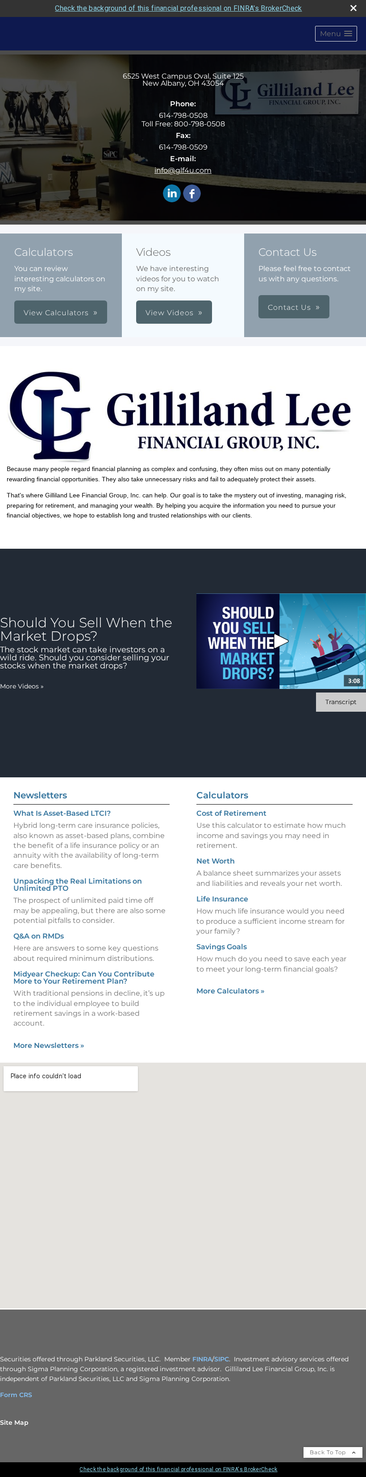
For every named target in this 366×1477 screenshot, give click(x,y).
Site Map (14, 1423)
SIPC (221, 1359)
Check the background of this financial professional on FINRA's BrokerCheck (178, 8)
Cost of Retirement (231, 813)
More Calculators (230, 991)
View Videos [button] (170, 313)
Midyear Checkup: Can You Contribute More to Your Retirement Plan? (83, 977)
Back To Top (329, 1452)
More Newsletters (48, 1045)
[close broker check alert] (353, 8)
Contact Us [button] (289, 307)
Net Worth (215, 861)
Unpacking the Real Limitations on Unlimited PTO (77, 885)
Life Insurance (222, 899)
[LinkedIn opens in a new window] (172, 194)
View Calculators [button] (56, 313)
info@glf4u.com (183, 170)
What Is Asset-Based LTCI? (62, 813)
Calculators (222, 795)
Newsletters (40, 795)
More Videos (22, 686)
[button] (336, 34)
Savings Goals (221, 947)
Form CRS (16, 1395)
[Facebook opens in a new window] (192, 194)
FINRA (202, 1359)
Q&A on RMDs (38, 936)
